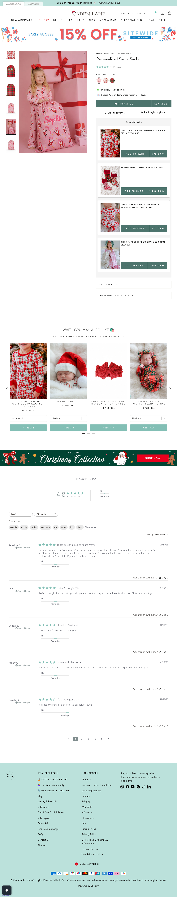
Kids (91, 20)
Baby (80, 20)
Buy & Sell (43, 823)
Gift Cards (43, 807)
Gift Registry (44, 818)
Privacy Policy (89, 834)
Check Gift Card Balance (50, 812)
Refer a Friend (89, 829)
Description (108, 284)
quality (24, 527)
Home (150, 20)
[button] (52, 52)
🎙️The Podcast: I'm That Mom (53, 790)
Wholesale (127, 14)
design (34, 527)
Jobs (84, 823)
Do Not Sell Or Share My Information (95, 841)
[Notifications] (155, 13)
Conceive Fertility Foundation (97, 785)
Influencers (87, 812)
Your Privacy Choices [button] (92, 854)
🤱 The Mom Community (51, 785)
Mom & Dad (108, 20)
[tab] (13, 4)
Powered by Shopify (88, 886)
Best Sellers (63, 20)
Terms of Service (90, 849)
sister (79, 527)
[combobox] (21, 514)
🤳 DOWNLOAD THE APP (52, 779)
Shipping (86, 801)
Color (108, 74)
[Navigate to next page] (108, 739)
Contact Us (44, 840)
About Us (86, 779)
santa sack (45, 527)
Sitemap (42, 845)
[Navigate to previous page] (68, 739)
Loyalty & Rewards (47, 801)
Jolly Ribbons (99, 80)
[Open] (6, 890)
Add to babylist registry (152, 112)
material (13, 527)
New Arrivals (21, 20)
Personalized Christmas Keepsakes (118, 53)
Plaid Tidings (112, 80)
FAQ (40, 834)
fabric (63, 527)
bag (72, 527)
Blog (40, 796)
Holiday (43, 20)
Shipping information (116, 295)
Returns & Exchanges (48, 829)
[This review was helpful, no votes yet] (160, 577)
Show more (90, 527)
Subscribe (143, 14)
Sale (162, 20)
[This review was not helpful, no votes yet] (165, 577)
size (55, 527)
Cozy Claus (105, 80)
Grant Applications (91, 790)
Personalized (131, 20)
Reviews (86, 796)
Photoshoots (88, 818)
